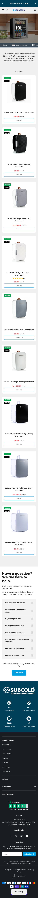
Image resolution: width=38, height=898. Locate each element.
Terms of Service (23, 863)
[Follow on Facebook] (11, 836)
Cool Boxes (6, 772)
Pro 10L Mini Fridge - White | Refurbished (19, 382)
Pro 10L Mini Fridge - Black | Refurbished (19, 112)
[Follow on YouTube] (27, 836)
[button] (19, 278)
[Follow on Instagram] (21, 836)
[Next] (35, 3)
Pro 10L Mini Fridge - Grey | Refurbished (19, 330)
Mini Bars (5, 758)
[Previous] (2, 3)
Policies (5, 779)
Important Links (8, 794)
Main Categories (8, 740)
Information (6, 787)
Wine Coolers (6, 754)
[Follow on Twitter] (16, 836)
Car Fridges (6, 767)
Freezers (5, 763)
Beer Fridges (6, 749)
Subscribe (28, 854)
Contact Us (19, 673)
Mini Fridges (6, 745)
